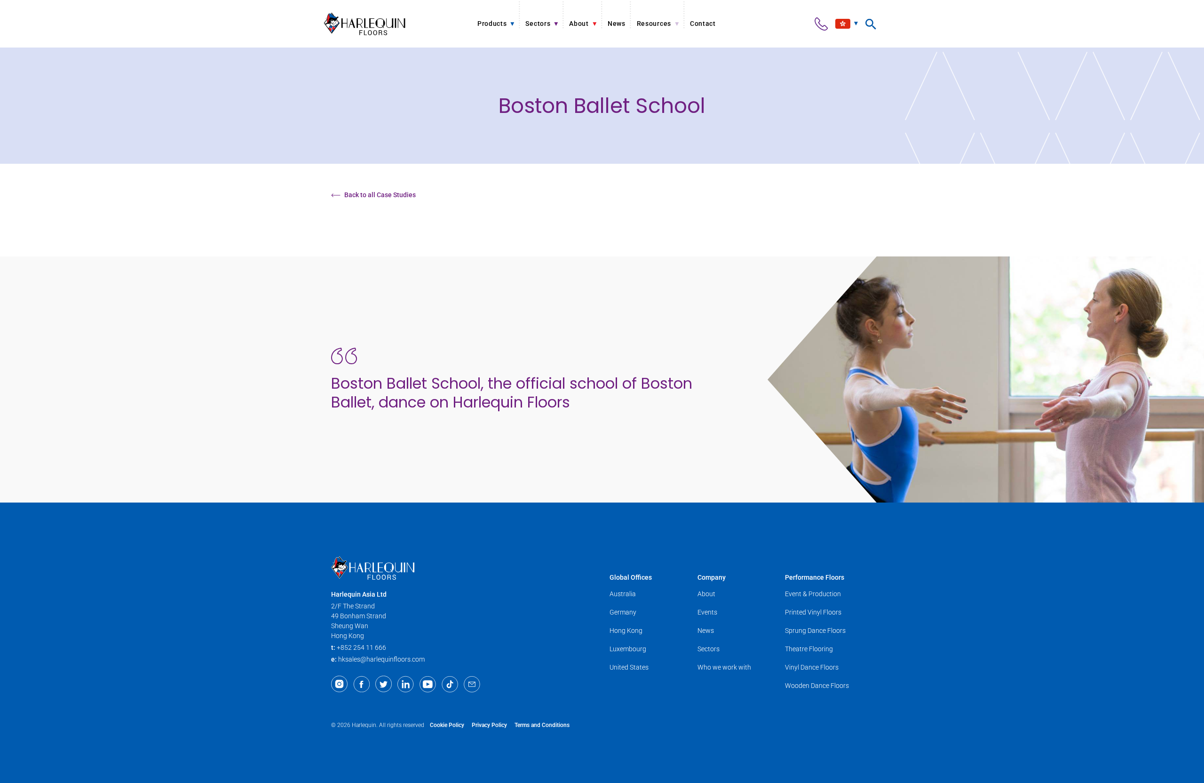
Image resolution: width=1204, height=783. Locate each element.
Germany (623, 612)
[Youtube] (428, 684)
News (705, 630)
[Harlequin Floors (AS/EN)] (365, 23)
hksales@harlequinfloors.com (381, 659)
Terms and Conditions (542, 725)
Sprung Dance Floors (815, 630)
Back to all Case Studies (380, 195)
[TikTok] (450, 684)
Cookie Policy (447, 725)
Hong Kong (626, 630)
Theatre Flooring (809, 649)
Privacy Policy (489, 725)
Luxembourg (628, 649)
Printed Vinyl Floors (813, 612)
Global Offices (631, 577)
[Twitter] (383, 684)
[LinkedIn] (405, 684)
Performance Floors (814, 577)
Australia (623, 594)
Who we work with (724, 667)
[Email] (472, 684)
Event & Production (813, 594)
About (706, 594)
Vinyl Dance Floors (812, 667)
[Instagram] (339, 684)
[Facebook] (361, 684)
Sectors (708, 649)
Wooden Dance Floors (817, 685)
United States (629, 667)
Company (711, 577)
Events (707, 612)
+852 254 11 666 (361, 647)
